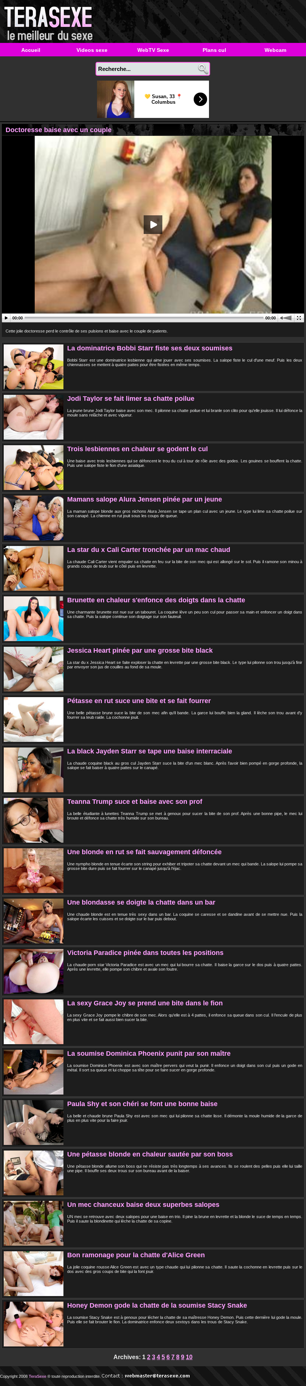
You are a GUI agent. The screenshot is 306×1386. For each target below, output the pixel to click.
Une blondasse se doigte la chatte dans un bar (141, 902)
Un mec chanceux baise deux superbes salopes (143, 1204)
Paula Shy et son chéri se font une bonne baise (142, 1104)
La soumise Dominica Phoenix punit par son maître (149, 1053)
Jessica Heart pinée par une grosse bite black (140, 650)
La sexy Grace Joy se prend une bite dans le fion (145, 1003)
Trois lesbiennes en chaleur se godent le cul (137, 449)
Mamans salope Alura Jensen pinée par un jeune (144, 499)
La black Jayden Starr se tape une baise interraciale (149, 751)
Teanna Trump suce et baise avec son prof (134, 801)
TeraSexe (50, 21)
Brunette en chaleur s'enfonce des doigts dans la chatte (156, 600)
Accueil (30, 50)
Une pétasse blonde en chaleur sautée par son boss (150, 1154)
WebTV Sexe (153, 50)
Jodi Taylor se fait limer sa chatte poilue (130, 398)
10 (189, 1357)
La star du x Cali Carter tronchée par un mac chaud (148, 549)
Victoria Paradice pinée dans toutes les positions (145, 952)
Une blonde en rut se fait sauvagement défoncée (144, 852)
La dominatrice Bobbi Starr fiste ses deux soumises (149, 348)
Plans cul (214, 50)
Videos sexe (91, 50)
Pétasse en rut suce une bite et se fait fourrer (139, 701)
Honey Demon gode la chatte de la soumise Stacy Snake (157, 1305)
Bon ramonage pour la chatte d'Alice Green (136, 1255)
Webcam (275, 50)
